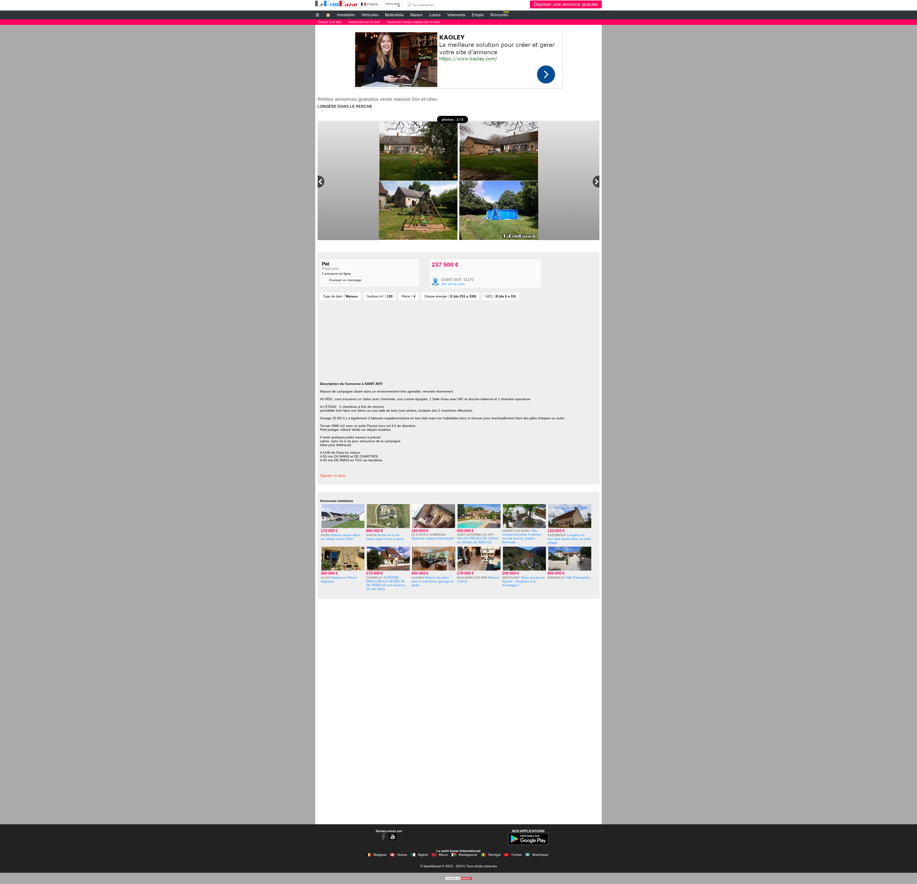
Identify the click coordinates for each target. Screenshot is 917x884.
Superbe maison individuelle (432, 538)
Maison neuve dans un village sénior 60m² (340, 537)
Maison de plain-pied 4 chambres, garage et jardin (432, 581)
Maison (416, 15)
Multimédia (394, 15)
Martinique (540, 855)
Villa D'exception (577, 577)
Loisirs (435, 15)
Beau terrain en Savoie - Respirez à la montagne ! (523, 581)
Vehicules (370, 15)
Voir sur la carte (453, 284)
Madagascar (468, 855)
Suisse (402, 855)
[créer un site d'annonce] (458, 879)
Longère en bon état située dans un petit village (569, 538)
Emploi (478, 15)
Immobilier (346, 15)
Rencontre (499, 14)
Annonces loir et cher (364, 22)
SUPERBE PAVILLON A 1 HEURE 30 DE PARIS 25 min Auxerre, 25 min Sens (386, 583)
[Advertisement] (458, 58)
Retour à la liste (330, 22)
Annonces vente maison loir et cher (413, 22)
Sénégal (494, 855)
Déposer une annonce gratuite (566, 4)
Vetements (456, 15)
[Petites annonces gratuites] (336, 3)
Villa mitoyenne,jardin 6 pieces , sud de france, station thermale (522, 536)
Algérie (423, 855)
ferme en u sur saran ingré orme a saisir (385, 537)
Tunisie (516, 855)
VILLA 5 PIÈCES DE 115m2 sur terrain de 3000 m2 (477, 540)
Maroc (443, 855)
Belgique (380, 855)
